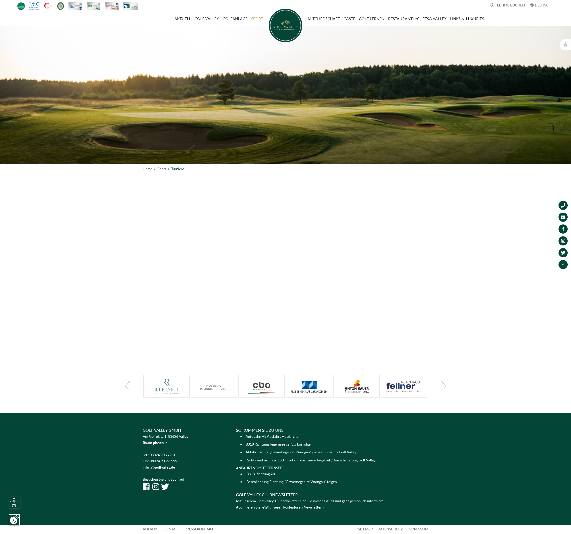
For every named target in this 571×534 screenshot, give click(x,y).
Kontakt (171, 529)
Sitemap (365, 529)
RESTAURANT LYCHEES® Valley (417, 18)
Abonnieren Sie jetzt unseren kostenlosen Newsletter (279, 507)
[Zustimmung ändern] (14, 519)
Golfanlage (235, 18)
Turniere (177, 168)
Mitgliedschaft (324, 18)
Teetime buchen (507, 5)
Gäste (349, 18)
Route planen (155, 442)
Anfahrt (151, 529)
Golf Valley (206, 18)
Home (147, 168)
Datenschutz (390, 529)
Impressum (418, 529)
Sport (257, 18)
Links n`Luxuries (467, 18)
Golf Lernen (372, 18)
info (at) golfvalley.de (159, 467)
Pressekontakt (198, 529)
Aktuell (182, 18)
